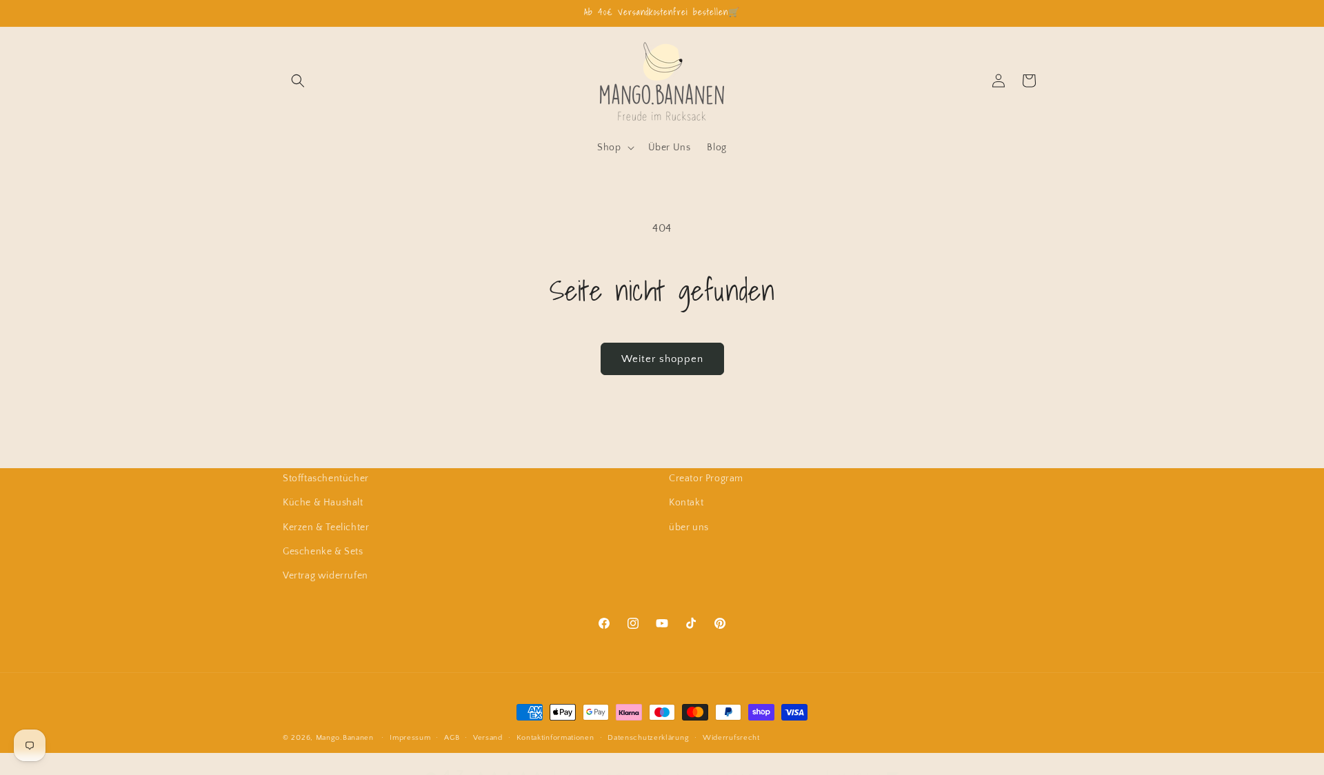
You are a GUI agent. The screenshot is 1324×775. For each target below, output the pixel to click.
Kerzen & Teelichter (326, 526)
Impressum (410, 737)
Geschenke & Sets (323, 550)
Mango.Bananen (345, 738)
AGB (451, 737)
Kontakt (686, 502)
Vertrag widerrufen (325, 575)
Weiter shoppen (662, 359)
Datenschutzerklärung (648, 737)
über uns (689, 526)
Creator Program (706, 478)
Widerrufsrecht (731, 737)
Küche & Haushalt (323, 502)
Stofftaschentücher (326, 478)
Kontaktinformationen (555, 737)
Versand (488, 737)
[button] (298, 81)
